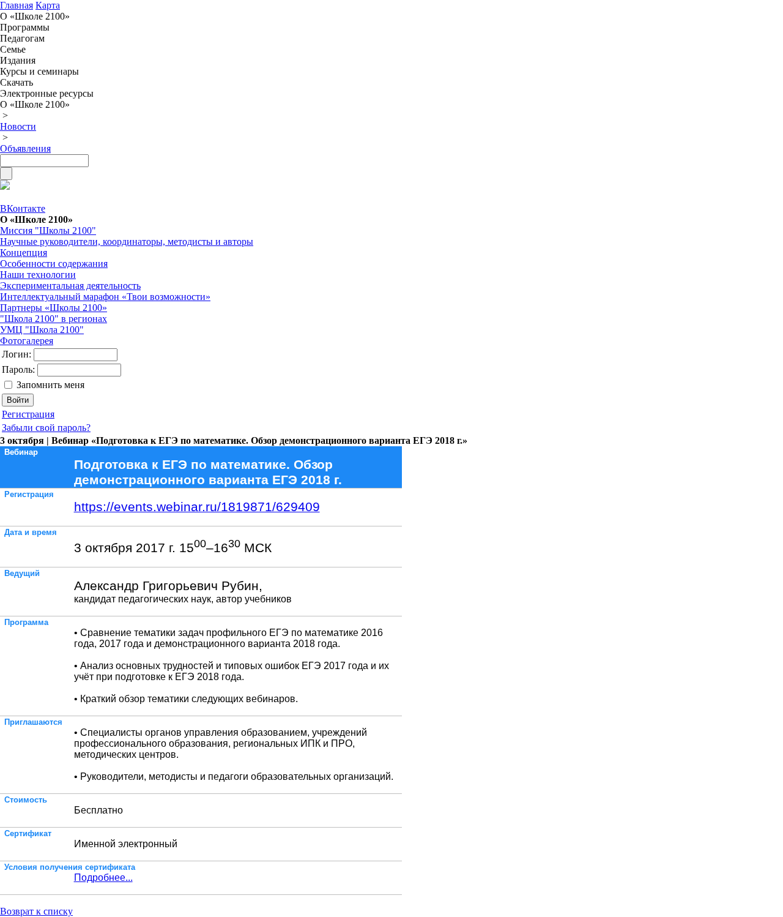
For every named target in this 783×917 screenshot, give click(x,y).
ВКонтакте (22, 208)
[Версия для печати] (5, 186)
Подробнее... (103, 877)
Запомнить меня (50, 385)
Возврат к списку (36, 911)
